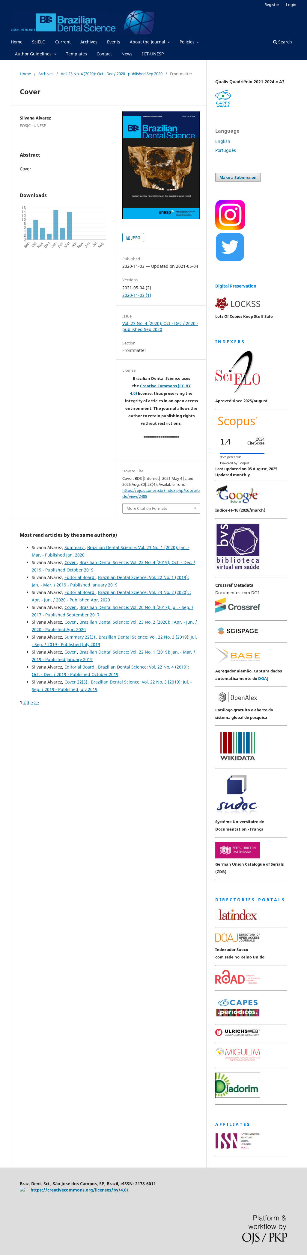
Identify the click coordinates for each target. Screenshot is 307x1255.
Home (16, 42)
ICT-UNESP (153, 54)
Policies (188, 42)
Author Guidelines (34, 54)
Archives (88, 42)
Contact (104, 54)
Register (271, 4)
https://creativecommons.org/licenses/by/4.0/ (80, 1190)
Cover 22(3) (76, 682)
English (222, 141)
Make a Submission (238, 177)
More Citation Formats (147, 508)
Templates (76, 54)
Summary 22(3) (80, 637)
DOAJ (263, 678)
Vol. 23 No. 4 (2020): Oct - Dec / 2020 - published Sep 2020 (111, 73)
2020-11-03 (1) (136, 295)
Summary (74, 547)
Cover (70, 562)
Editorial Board (80, 577)
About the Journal (148, 42)
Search (284, 42)
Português (225, 150)
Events (113, 42)
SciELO (39, 42)
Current (63, 42)
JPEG (135, 237)
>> (36, 702)
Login (291, 4)
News (127, 54)
